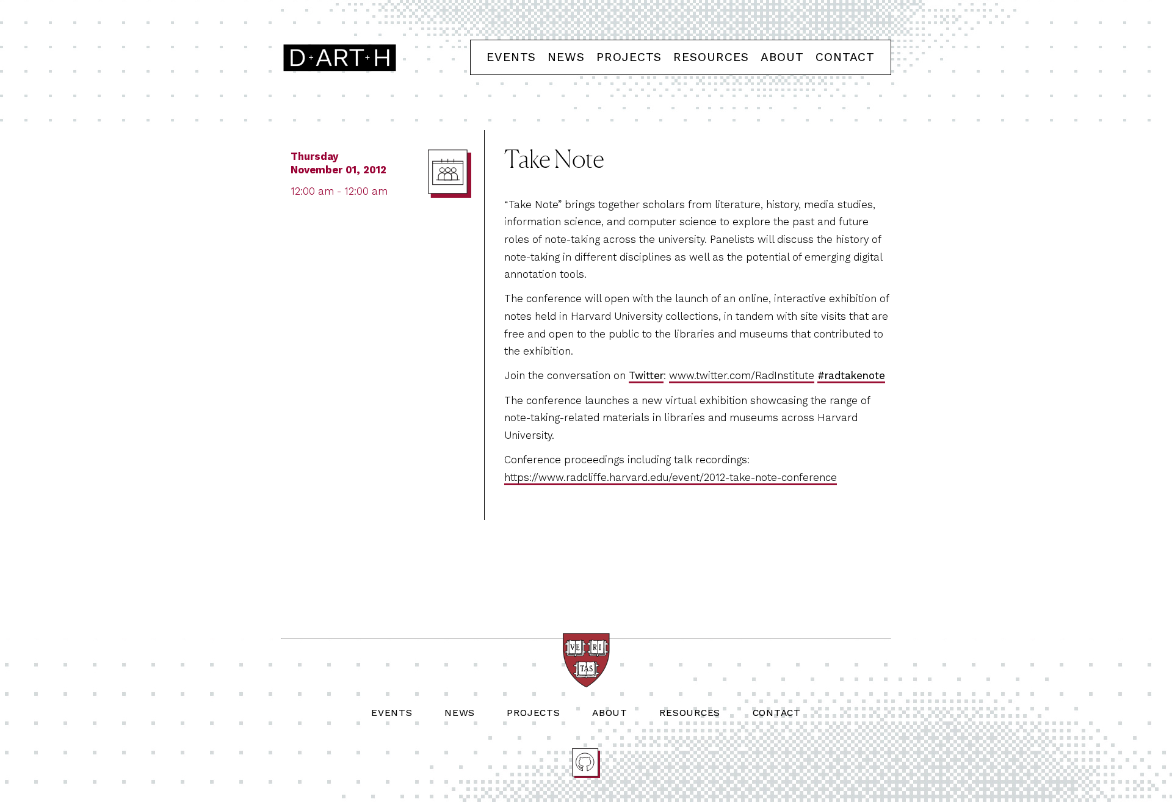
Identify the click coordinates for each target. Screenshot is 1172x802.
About (782, 57)
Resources (711, 57)
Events (511, 57)
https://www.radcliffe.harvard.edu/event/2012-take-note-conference (670, 477)
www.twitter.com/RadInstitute (741, 375)
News (566, 57)
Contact (845, 57)
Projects (629, 57)
